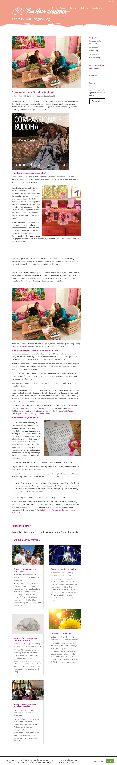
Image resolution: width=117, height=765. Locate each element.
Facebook (46, 413)
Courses (55, 13)
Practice (38, 646)
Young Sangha (96, 8)
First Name (93, 76)
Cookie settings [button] (98, 761)
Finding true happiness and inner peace (26, 570)
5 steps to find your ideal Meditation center (25, 705)
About (62, 8)
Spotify (40, 411)
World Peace (94, 58)
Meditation (18, 715)
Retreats (84, 8)
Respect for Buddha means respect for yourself (26, 639)
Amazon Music (49, 411)
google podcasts (24, 413)
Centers (73, 8)
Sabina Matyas (21, 644)
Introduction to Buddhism (47, 96)
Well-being (18, 580)
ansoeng (19, 710)
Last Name (93, 83)
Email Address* (95, 69)
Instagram (35, 413)
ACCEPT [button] (110, 761)
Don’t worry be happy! (61, 633)
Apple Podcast (68, 411)
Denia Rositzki (19, 96)
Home (54, 8)
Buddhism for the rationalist (63, 569)
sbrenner (56, 573)
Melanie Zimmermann (24, 575)
